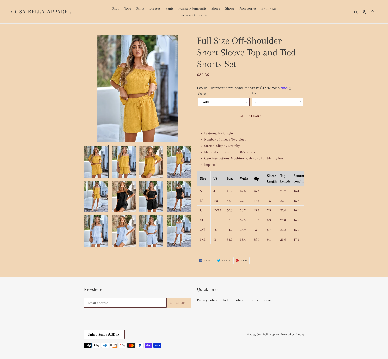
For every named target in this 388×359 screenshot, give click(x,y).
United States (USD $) (103, 334)
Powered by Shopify (292, 334)
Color (202, 94)
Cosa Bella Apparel (41, 11)
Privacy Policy (207, 300)
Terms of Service (261, 300)
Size (254, 94)
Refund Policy (233, 300)
